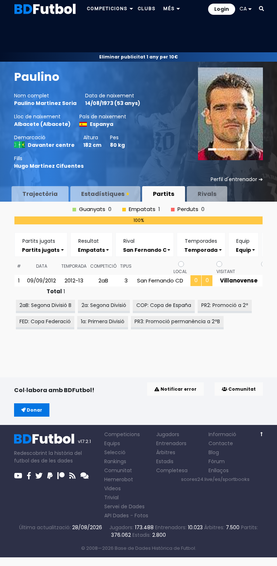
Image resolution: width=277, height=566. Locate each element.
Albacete (26, 124)
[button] (261, 8)
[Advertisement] (138, 34)
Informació (222, 434)
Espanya (101, 124)
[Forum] (84, 476)
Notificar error (178, 389)
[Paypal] (50, 476)
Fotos (141, 515)
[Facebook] (29, 476)
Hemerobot (118, 479)
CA (243, 8)
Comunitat (241, 389)
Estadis (164, 461)
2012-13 (74, 280)
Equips (112, 443)
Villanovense (239, 280)
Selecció (115, 452)
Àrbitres (165, 452)
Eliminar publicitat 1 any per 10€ (138, 57)
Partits (163, 194)
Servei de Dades (124, 506)
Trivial (111, 497)
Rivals (207, 194)
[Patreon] (61, 476)
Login (221, 9)
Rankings (115, 461)
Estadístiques (102, 194)
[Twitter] (39, 476)
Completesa (172, 470)
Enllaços (218, 470)
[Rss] (72, 476)
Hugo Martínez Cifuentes (49, 166)
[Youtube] (18, 476)
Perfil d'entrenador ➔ (237, 179)
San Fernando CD (160, 280)
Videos (112, 488)
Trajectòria (40, 194)
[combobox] (41, 250)
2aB (103, 280)
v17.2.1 (84, 441)
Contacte (220, 443)
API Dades (116, 515)
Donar (34, 410)
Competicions (122, 434)
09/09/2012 (41, 280)
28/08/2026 (87, 527)
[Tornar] (261, 434)
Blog (213, 452)
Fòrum (216, 461)
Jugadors (167, 434)
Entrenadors (171, 443)
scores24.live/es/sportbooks (215, 479)
